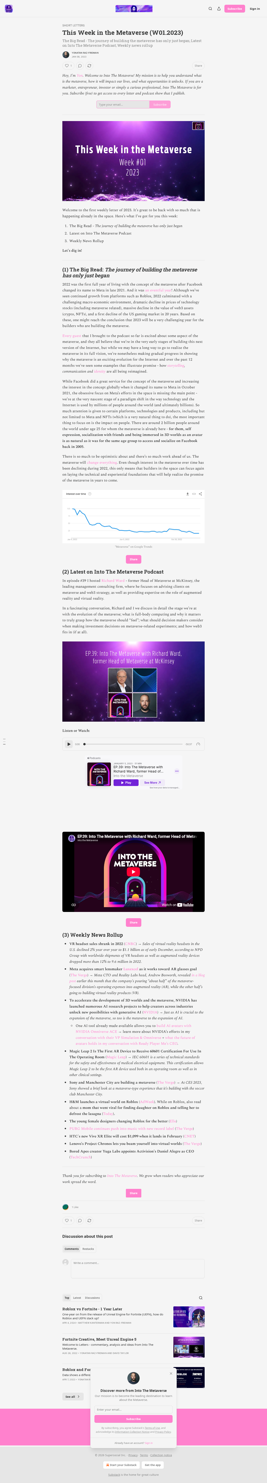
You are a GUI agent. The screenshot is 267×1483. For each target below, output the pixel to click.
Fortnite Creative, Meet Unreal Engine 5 (99, 1339)
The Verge (78, 975)
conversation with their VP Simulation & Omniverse (118, 1038)
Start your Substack (123, 1465)
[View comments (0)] (80, 66)
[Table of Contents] (4, 742)
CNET (189, 1136)
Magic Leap (116, 1057)
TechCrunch (80, 1157)
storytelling (175, 365)
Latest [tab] (77, 1298)
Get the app (153, 1465)
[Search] (210, 9)
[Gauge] (198, 744)
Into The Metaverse (122, 1176)
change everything (102, 462)
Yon (80, 75)
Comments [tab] (72, 1249)
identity (100, 371)
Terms (144, 1455)
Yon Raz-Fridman (120, 1322)
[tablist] (79, 1249)
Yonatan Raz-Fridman (85, 52)
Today (108, 1114)
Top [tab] (67, 1298)
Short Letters (73, 25)
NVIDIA (150, 1012)
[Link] (57, 272)
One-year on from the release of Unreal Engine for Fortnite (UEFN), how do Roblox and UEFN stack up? (112, 1316)
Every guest (71, 336)
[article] (133, 1318)
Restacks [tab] (88, 1249)
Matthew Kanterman (91, 1322)
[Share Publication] (219, 9)
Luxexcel (130, 969)
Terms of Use (152, 1428)
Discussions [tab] (92, 1298)
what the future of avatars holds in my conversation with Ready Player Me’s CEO (135, 1040)
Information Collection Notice (132, 1432)
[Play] (69, 744)
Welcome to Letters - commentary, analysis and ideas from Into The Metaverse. (107, 1346)
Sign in (255, 9)
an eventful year (158, 290)
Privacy (133, 1455)
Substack (114, 1475)
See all (70, 1397)
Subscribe (235, 9)
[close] (171, 1373)
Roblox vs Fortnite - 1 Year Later (92, 1308)
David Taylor (121, 1353)
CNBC (130, 944)
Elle (173, 1121)
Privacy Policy (163, 1432)
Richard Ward (113, 581)
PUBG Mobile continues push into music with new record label (121, 1129)
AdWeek (147, 1102)
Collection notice (161, 1455)
